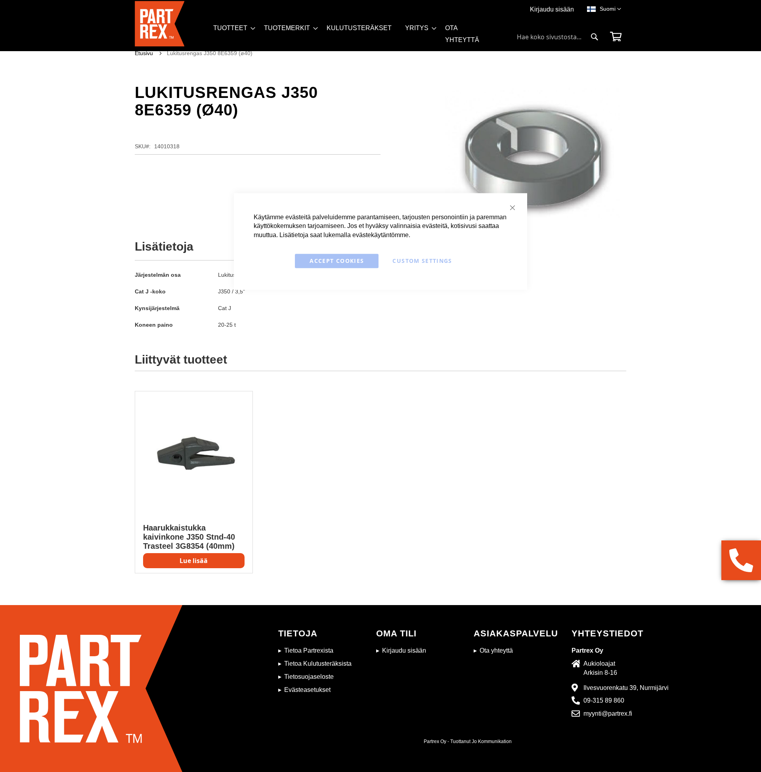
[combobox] (557, 37)
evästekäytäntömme (380, 235)
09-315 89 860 (603, 700)
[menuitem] (231, 28)
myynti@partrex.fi (607, 713)
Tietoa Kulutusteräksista (318, 663)
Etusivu (144, 53)
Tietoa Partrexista (308, 650)
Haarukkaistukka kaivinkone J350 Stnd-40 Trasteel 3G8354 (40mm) (189, 536)
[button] (610, 9)
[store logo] (171, 26)
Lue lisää (194, 560)
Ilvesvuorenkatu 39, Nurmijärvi (626, 687)
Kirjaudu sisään (552, 9)
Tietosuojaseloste (309, 676)
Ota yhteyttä (496, 650)
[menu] (355, 36)
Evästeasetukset (307, 689)
